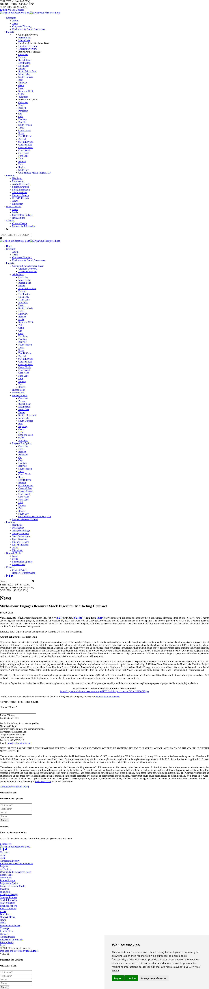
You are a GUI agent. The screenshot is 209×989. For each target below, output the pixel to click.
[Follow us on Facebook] (9, 575)
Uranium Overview (27, 46)
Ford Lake (23, 156)
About (15, 20)
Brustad (22, 139)
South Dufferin (25, 77)
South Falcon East (27, 71)
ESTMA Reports (20, 198)
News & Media (13, 206)
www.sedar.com (43, 781)
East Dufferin (24, 136)
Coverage (4, 928)
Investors (10, 175)
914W (21, 94)
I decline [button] (131, 978)
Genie (21, 85)
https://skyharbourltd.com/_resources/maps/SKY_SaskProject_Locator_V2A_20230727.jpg (104, 691)
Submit (4, 820)
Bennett (22, 108)
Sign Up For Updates (13, 9)
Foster (21, 105)
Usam (21, 88)
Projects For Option (21, 443)
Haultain (22, 119)
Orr (20, 113)
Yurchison (23, 96)
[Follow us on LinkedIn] (7, 575)
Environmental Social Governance (28, 29)
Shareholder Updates (22, 215)
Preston (22, 57)
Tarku (21, 127)
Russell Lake (24, 37)
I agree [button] (117, 978)
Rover (21, 133)
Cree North (23, 153)
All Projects (18, 274)
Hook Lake (23, 65)
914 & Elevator (25, 141)
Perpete (22, 161)
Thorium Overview (27, 48)
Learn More (5, 843)
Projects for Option (9, 883)
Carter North (24, 130)
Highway (22, 82)
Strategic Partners (20, 186)
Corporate (11, 18)
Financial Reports (20, 195)
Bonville (22, 122)
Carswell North (25, 147)
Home (9, 246)
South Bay (23, 170)
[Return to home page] (30, 12)
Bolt (20, 80)
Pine (20, 164)
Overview (23, 54)
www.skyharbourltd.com (107, 696)
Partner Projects (19, 395)
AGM (15, 201)
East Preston (24, 63)
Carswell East (25, 144)
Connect (10, 220)
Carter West (24, 150)
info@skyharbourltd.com (19, 743)
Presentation (18, 181)
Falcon (21, 68)
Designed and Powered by (19, 950)
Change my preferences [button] (153, 978)
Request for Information (23, 226)
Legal (3, 945)
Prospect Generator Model (25, 519)
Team (15, 23)
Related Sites (18, 218)
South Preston (25, 125)
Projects (10, 32)
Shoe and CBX (25, 91)
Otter (20, 116)
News (15, 209)
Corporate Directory (22, 26)
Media (15, 212)
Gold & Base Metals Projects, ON (34, 172)
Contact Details (19, 223)
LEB (20, 158)
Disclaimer (17, 203)
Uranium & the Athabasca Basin (27, 266)
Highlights (17, 178)
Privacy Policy (7, 942)
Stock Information (21, 189)
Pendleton (23, 110)
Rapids (21, 167)
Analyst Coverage (21, 184)
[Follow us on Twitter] (12, 575)
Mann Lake (24, 74)
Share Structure (19, 192)
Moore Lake (24, 40)
